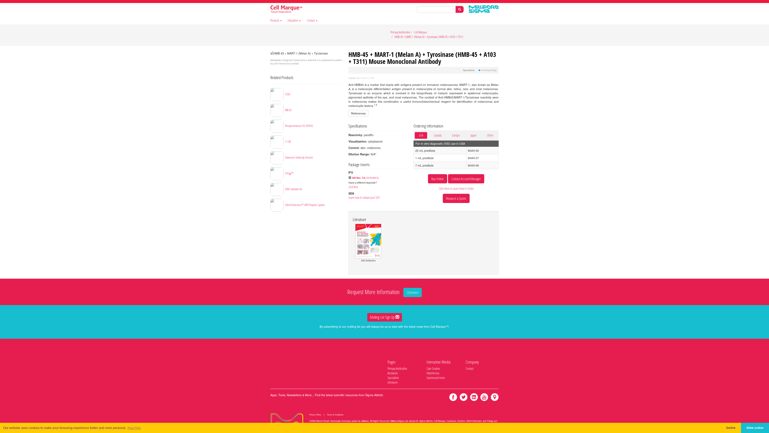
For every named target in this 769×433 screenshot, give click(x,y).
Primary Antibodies (400, 32)
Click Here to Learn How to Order (456, 188)
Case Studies (433, 368)
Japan (473, 135)
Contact (311, 20)
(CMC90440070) (365, 178)
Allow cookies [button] (755, 428)
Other (490, 135)
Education (293, 20)
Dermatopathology (489, 70)
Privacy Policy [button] (134, 428)
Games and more (436, 378)
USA (421, 135)
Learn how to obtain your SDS (364, 197)
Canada (438, 135)
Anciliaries (393, 373)
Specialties (393, 378)
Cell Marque (420, 32)
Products (275, 20)
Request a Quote (456, 198)
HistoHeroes (433, 373)
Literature (393, 382)
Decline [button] (730, 428)
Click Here (353, 187)
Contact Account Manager (466, 178)
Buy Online (437, 178)
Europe (456, 135)
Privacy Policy (315, 415)
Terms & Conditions (335, 415)
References (358, 113)
